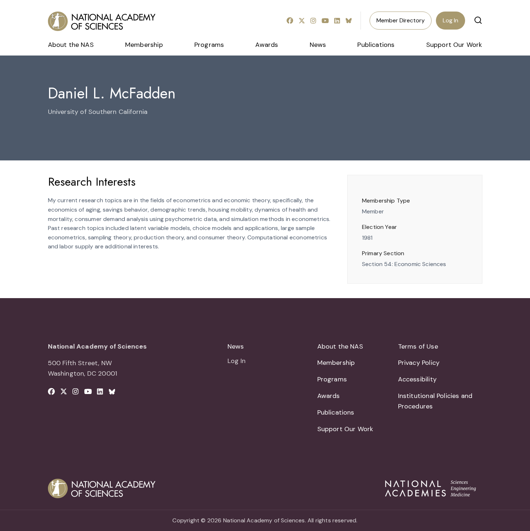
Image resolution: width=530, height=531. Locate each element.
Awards (266, 44)
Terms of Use (418, 346)
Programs (209, 44)
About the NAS (71, 44)
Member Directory (400, 20)
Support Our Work (454, 44)
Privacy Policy (419, 362)
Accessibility (417, 379)
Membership (144, 44)
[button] (478, 20)
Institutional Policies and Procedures (435, 401)
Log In (450, 20)
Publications (375, 44)
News (318, 44)
